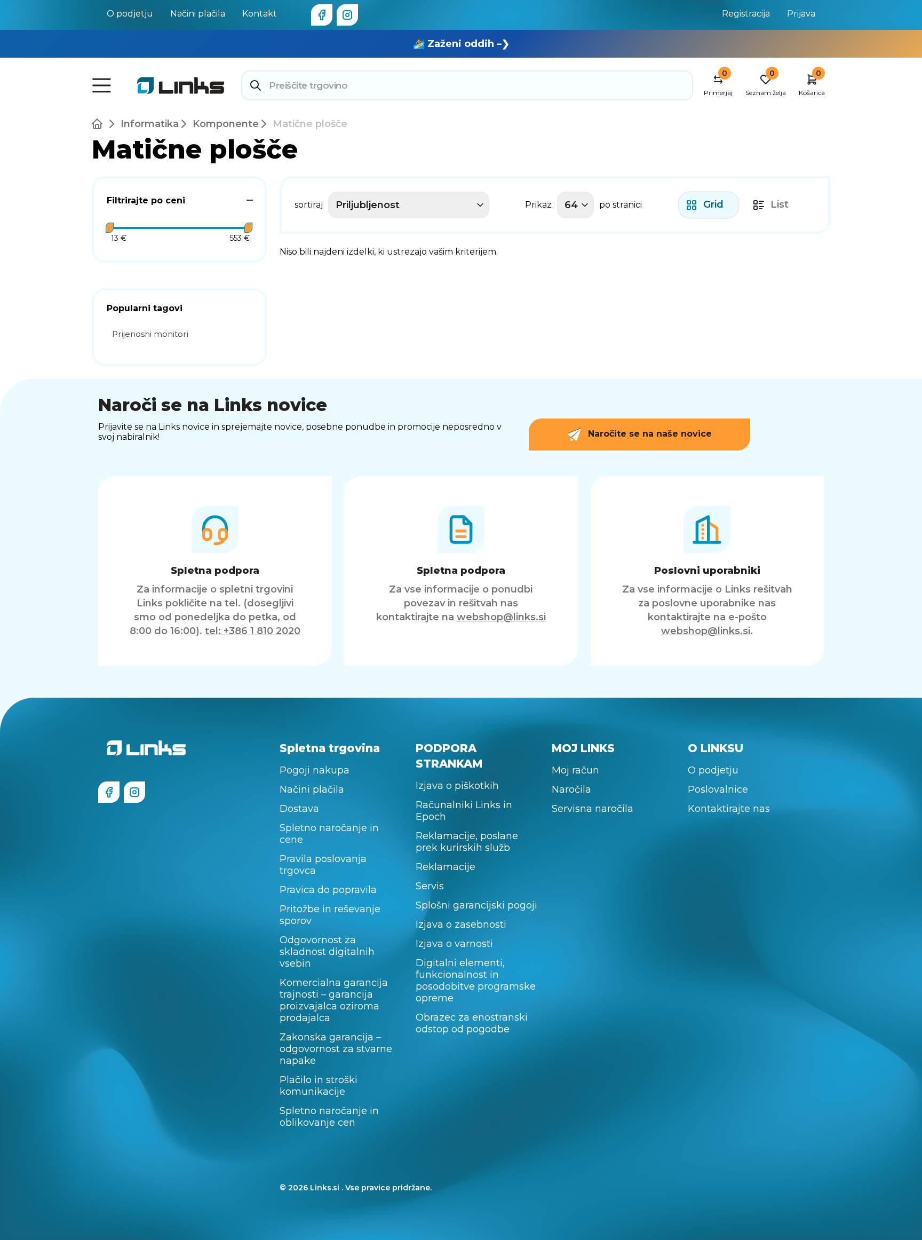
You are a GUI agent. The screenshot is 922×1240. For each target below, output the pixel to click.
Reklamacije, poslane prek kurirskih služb (467, 842)
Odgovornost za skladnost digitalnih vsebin (327, 951)
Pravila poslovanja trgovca (323, 864)
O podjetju (130, 14)
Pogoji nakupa (314, 770)
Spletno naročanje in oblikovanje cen (329, 1116)
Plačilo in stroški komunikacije (318, 1085)
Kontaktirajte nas (729, 809)
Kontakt (259, 14)
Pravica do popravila (328, 890)
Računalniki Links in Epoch (464, 811)
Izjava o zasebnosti (461, 924)
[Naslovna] (99, 124)
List (779, 204)
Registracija (746, 14)
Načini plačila (197, 14)
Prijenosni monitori (150, 334)
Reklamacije (445, 867)
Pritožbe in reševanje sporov (330, 915)
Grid (713, 204)
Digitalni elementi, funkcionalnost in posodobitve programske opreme (476, 980)
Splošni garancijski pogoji (476, 905)
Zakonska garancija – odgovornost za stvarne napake (336, 1049)
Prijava (801, 14)
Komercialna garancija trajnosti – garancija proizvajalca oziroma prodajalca (334, 1000)
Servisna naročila (592, 809)
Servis (430, 886)
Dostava (299, 809)
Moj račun (575, 770)
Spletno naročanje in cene (329, 834)
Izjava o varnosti (454, 944)
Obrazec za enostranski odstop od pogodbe (472, 1023)
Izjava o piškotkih (457, 786)
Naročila (571, 789)
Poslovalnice (718, 789)
